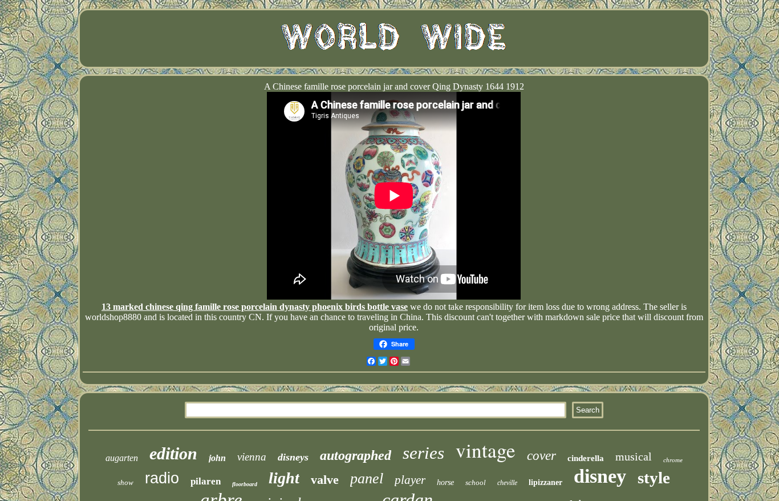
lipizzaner (545, 482)
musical (633, 456)
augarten (122, 458)
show (125, 482)
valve (325, 479)
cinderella (585, 458)
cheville (507, 483)
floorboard (244, 484)
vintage (486, 450)
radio (162, 478)
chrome (673, 459)
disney (600, 476)
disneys (293, 457)
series (423, 453)
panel (366, 478)
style (654, 477)
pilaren (205, 481)
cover (541, 456)
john (217, 458)
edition (173, 453)
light (284, 478)
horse (445, 482)
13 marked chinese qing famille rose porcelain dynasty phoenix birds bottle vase (255, 307)
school (475, 482)
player (410, 480)
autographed (355, 455)
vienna (251, 457)
